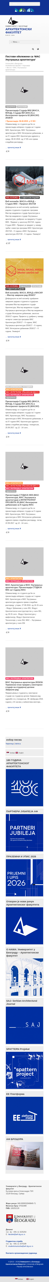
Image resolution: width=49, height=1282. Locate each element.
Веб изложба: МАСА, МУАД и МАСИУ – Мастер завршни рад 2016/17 (24, 293)
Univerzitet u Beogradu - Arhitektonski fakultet (14, 65)
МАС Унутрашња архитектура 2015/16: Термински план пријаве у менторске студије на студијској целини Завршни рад (24, 686)
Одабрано (11, 107)
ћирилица (10, 744)
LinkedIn (28, 10)
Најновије (26, 66)
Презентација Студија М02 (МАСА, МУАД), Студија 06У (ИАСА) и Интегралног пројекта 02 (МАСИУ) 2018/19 (22, 114)
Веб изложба (12, 198)
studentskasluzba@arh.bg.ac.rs (20, 1246)
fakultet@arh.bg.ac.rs (16, 1234)
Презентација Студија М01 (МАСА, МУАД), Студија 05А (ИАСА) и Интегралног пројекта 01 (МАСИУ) (22, 403)
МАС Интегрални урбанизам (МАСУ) (22, 392)
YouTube (20, 10)
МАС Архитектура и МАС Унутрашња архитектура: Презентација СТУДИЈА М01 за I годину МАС (23, 587)
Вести (9, 68)
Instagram (32, 10)
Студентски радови (30, 198)
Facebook (16, 10)
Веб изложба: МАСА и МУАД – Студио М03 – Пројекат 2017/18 (20, 202)
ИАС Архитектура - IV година (19, 387)
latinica (18, 744)
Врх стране (23, 1273)
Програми (22, 107)
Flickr (24, 10)
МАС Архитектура (14, 389)
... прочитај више (12, 147)
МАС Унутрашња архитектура (19, 395)
